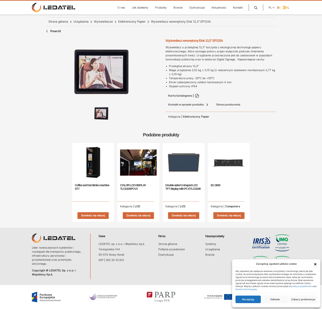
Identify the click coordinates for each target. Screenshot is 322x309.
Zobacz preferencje (303, 299)
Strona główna (58, 21)
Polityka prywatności (171, 249)
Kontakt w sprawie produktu (186, 104)
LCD (137, 206)
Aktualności (218, 7)
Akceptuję (248, 299)
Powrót (55, 31)
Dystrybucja (197, 7)
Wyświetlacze (103, 21)
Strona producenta (228, 104)
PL (270, 7)
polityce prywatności (301, 286)
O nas (121, 7)
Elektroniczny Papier (132, 21)
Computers (232, 206)
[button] (315, 264)
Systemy (210, 244)
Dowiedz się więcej (93, 215)
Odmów (275, 299)
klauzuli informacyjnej (246, 289)
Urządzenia (81, 21)
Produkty (161, 7)
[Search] (256, 7)
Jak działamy (140, 7)
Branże (178, 7)
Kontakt (238, 7)
